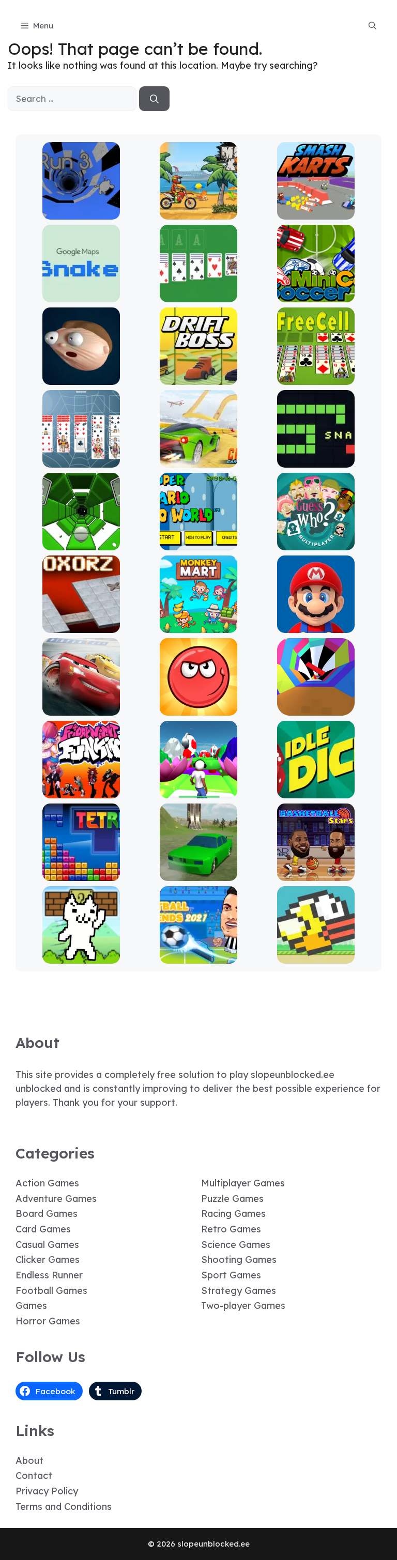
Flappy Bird (316, 956)
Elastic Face (80, 377)
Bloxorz (81, 625)
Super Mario (316, 625)
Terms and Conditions (64, 1506)
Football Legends (198, 956)
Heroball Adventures (198, 708)
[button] (372, 26)
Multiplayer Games (243, 1183)
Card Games (43, 1229)
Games (31, 1305)
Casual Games (47, 1244)
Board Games (47, 1213)
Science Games (235, 1244)
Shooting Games (239, 1259)
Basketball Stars (315, 873)
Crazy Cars (199, 460)
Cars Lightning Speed (81, 708)
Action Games (47, 1183)
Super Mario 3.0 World (198, 543)
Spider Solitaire (81, 460)
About (29, 1460)
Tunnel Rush (316, 708)
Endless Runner (49, 1275)
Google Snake (81, 295)
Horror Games (48, 1321)
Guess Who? (316, 543)
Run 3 (81, 212)
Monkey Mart (198, 625)
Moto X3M (198, 212)
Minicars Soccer (316, 295)
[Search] (154, 98)
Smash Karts (316, 212)
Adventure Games (56, 1198)
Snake (316, 460)
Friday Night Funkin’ (81, 791)
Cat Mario (81, 956)
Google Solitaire (198, 295)
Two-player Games (243, 1305)
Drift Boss (198, 377)
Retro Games (231, 1229)
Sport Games (231, 1275)
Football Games (51, 1290)
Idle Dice (316, 791)
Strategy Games (238, 1290)
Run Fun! (198, 791)
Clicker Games (48, 1259)
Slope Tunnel (81, 543)
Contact (34, 1475)
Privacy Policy (47, 1491)
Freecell (316, 377)
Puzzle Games (232, 1198)
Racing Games (233, 1213)
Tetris (81, 873)
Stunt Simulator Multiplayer (199, 868)
